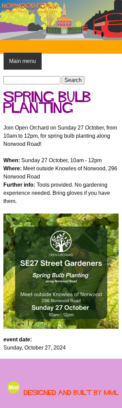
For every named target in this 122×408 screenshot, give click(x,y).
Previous (10, 20)
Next (112, 20)
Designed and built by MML (71, 392)
